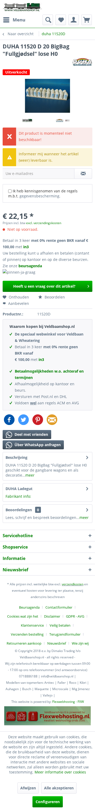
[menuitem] (14, 20)
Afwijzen (28, 787)
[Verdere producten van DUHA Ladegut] (82, 62)
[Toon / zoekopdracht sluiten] (47, 20)
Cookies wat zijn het (22, 616)
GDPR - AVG (75, 616)
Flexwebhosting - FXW (68, 701)
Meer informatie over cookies (60, 772)
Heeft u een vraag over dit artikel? (44, 286)
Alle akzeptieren (59, 787)
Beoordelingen (19, 509)
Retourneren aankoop (24, 643)
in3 (26, 246)
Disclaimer (52, 616)
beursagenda (30, 265)
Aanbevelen (18, 303)
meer (30, 475)
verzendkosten (72, 584)
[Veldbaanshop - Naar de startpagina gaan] (23, 7)
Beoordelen (54, 297)
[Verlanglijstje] (60, 20)
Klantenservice (32, 625)
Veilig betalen (60, 625)
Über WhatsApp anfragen (37, 444)
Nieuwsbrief (56, 643)
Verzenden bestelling (27, 634)
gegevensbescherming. (40, 195)
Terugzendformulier (64, 634)
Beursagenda (29, 607)
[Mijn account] (73, 20)
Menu (19, 20)
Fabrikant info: (18, 496)
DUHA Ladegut (19, 488)
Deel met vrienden (30, 434)
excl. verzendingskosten (43, 223)
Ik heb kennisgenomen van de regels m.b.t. (43, 193)
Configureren (48, 801)
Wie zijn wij (80, 643)
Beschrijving (16, 457)
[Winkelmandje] (86, 20)
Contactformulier (58, 607)
